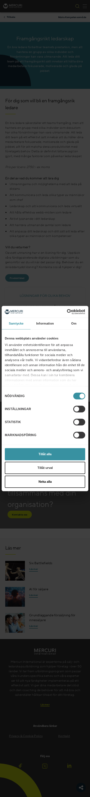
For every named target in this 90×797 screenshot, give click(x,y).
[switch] (79, 409)
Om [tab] (74, 323)
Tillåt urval (45, 468)
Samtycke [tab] (16, 323)
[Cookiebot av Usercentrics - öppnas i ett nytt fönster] (67, 311)
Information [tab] (45, 323)
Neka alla (45, 481)
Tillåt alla (45, 454)
